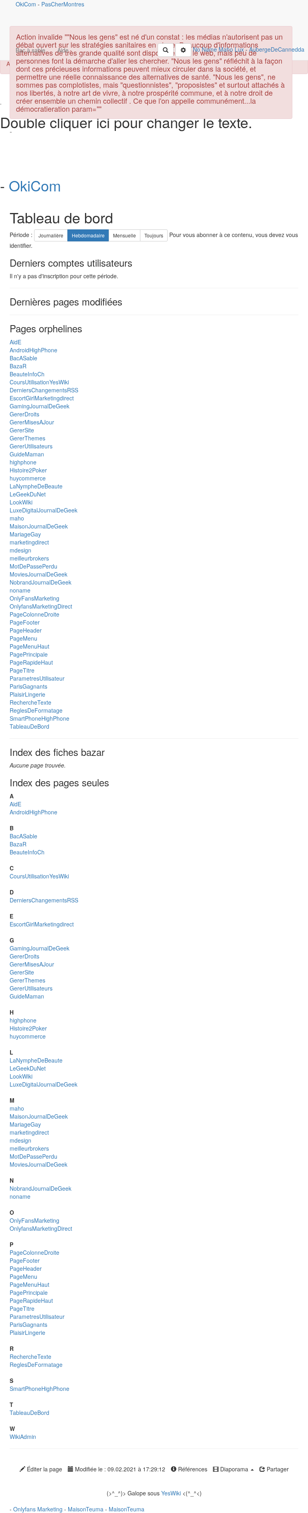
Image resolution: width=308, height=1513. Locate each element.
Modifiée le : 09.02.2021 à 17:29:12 (119, 1469)
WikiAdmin (23, 1437)
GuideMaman (27, 454)
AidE (15, 342)
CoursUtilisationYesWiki (39, 382)
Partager (277, 1469)
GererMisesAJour (32, 422)
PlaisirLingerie (27, 694)
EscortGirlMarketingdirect (42, 398)
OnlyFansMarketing (34, 598)
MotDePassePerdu (33, 566)
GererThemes (27, 438)
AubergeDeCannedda (276, 49)
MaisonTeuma (86, 1509)
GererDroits (24, 414)
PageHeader (26, 630)
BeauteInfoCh (27, 374)
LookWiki (21, 502)
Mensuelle (124, 235)
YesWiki (171, 1493)
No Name (205, 49)
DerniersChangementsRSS (44, 390)
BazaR (18, 366)
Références (191, 1469)
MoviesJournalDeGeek (38, 574)
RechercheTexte (30, 702)
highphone (23, 462)
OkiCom (27, 4)
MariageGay (25, 534)
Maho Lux (231, 49)
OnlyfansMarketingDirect (41, 606)
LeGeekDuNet (28, 494)
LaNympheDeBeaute (36, 486)
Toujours (153, 235)
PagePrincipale (29, 654)
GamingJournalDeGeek (39, 406)
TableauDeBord (29, 726)
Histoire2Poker (28, 470)
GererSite (22, 430)
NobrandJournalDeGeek (40, 582)
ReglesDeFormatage (36, 710)
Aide (63, 50)
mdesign (20, 550)
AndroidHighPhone (33, 350)
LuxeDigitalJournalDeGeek (43, 510)
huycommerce (28, 478)
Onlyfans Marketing (38, 1509)
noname (20, 590)
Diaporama (234, 1469)
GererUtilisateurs (31, 446)
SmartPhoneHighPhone (39, 718)
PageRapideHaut (31, 662)
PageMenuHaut (29, 646)
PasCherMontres (62, 4)
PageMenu (23, 638)
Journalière (50, 235)
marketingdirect (29, 542)
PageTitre (22, 670)
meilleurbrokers (29, 558)
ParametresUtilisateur (37, 678)
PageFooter (25, 622)
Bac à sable (30, 50)
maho (17, 518)
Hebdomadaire (88, 235)
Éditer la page (43, 1469)
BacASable (23, 358)
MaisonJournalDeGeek (39, 526)
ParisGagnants (28, 686)
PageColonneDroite (34, 614)
